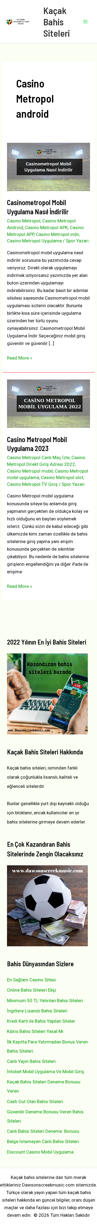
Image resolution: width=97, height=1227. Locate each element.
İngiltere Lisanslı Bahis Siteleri (37, 1011)
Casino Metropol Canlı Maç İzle (38, 457)
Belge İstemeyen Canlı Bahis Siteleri (43, 1141)
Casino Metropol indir (57, 234)
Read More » (19, 358)
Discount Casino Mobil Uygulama (40, 1152)
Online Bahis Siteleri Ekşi (31, 990)
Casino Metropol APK (46, 227)
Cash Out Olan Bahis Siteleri (35, 1101)
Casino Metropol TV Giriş (32, 484)
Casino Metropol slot (62, 477)
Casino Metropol (23, 220)
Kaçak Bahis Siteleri (56, 22)
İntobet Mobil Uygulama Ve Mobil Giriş (45, 1071)
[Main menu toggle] (85, 21)
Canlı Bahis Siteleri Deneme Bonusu (43, 1131)
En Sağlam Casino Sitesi (31, 979)
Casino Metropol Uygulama (34, 240)
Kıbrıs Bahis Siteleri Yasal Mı (35, 1031)
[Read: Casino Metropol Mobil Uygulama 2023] (48, 403)
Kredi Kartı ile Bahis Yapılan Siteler (41, 1021)
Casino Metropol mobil (30, 471)
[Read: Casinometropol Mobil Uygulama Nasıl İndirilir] (48, 166)
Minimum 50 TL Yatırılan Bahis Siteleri (45, 1000)
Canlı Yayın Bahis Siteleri (31, 1061)
